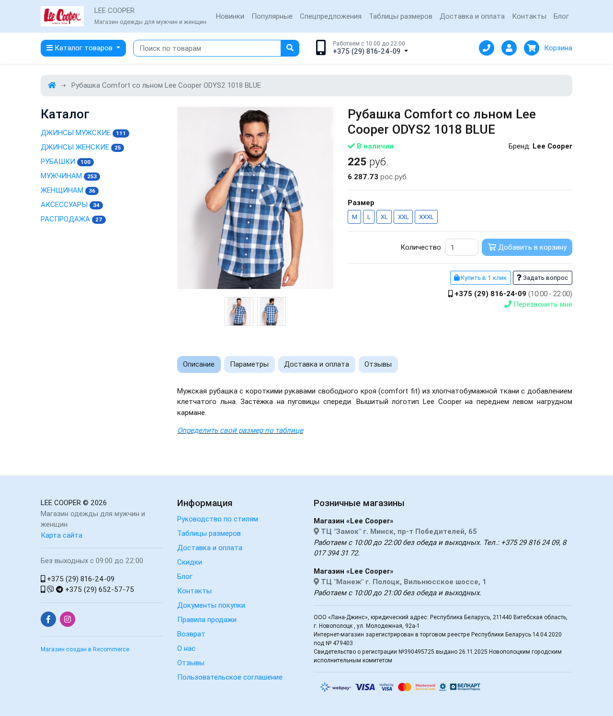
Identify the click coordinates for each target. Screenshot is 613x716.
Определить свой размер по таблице (240, 430)
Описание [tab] (199, 364)
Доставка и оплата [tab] (316, 364)
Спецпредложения (331, 16)
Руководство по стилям (217, 518)
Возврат (191, 633)
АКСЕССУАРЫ (70, 204)
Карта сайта (61, 535)
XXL (403, 217)
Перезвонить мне (541, 304)
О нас (186, 648)
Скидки (189, 561)
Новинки (230, 16)
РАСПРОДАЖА (71, 218)
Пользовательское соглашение (230, 676)
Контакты (529, 16)
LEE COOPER (61, 502)
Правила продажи (207, 619)
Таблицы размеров (400, 16)
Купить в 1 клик (483, 278)
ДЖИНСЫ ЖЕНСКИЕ (81, 146)
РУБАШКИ (66, 161)
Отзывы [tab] (378, 364)
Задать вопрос (545, 278)
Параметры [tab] (249, 364)
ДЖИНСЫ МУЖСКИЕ (83, 132)
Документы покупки (211, 605)
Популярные (272, 16)
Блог (561, 16)
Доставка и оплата (472, 16)
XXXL (426, 217)
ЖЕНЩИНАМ (68, 190)
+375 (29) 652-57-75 (98, 589)
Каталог (65, 114)
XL (384, 217)
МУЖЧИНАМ (69, 175)
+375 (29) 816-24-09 (79, 578)
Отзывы (190, 662)
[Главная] (52, 85)
